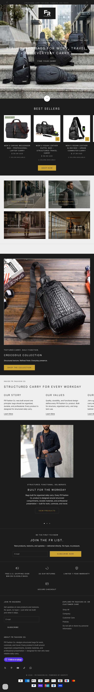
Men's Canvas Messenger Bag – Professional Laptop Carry (17, 148)
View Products (47, 511)
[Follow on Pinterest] (11, 668)
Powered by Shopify (58, 675)
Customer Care (69, 618)
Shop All (66, 610)
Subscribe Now (65, 554)
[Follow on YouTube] (18, 668)
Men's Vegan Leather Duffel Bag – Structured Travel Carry (47, 149)
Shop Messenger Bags (23, 232)
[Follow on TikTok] (24, 668)
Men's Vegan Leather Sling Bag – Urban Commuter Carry (77, 148)
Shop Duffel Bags (66, 232)
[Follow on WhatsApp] (30, 668)
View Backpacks (65, 202)
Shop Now (47, 168)
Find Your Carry (47, 61)
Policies (66, 622)
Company (66, 614)
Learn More (8, 414)
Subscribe (13, 627)
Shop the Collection (19, 368)
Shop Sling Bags (20, 202)
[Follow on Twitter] (5, 668)
